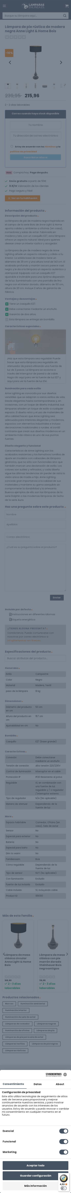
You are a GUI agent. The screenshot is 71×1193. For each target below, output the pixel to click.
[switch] (64, 1188)
